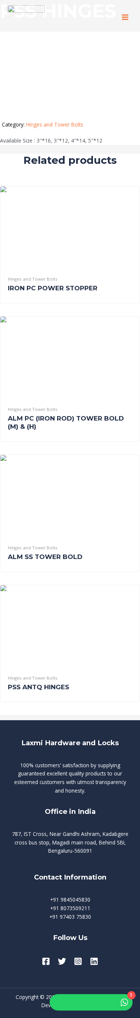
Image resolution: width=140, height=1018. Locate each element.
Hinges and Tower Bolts (54, 124)
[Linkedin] (94, 961)
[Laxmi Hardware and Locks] (26, 17)
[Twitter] (62, 961)
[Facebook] (46, 961)
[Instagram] (78, 961)
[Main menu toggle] (125, 17)
